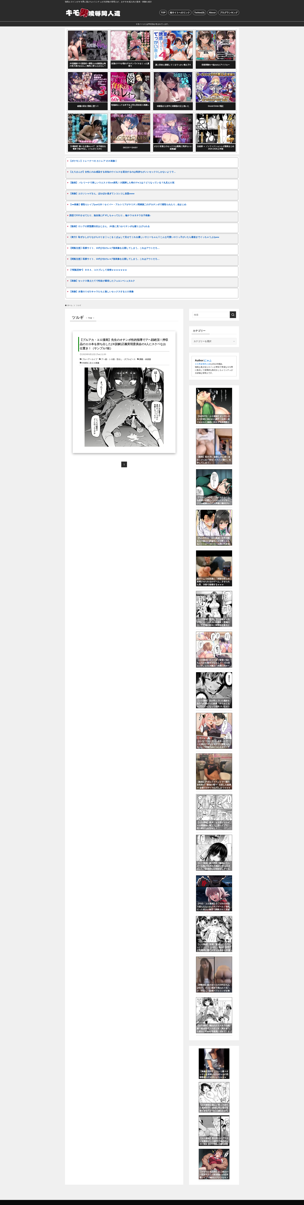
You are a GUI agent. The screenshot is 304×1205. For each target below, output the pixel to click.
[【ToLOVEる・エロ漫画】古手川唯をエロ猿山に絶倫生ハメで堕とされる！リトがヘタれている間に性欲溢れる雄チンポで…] (214, 511)
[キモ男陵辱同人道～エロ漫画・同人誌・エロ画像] (93, 12)
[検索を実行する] (233, 314)
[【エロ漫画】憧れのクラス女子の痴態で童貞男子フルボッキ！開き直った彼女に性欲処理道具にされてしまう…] (214, 999)
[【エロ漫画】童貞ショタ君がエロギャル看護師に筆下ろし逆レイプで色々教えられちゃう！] (214, 796)
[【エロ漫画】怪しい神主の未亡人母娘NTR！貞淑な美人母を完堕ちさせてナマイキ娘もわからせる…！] (214, 1083)
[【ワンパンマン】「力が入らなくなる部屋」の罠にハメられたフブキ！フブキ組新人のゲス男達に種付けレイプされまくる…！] (214, 471)
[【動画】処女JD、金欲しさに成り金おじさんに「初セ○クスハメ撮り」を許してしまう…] (214, 430)
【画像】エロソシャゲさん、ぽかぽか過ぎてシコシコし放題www (101, 193)
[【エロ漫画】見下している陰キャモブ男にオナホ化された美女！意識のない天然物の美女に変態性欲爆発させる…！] (214, 592)
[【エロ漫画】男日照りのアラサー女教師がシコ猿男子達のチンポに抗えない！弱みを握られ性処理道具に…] (214, 1117)
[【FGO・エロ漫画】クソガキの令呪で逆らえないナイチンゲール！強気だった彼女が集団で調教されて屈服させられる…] (214, 877)
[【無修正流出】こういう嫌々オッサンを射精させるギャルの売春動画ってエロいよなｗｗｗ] (214, 1050)
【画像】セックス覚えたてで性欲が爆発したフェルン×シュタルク (102, 280)
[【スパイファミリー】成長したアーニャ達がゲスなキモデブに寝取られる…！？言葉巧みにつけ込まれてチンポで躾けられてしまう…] (214, 714)
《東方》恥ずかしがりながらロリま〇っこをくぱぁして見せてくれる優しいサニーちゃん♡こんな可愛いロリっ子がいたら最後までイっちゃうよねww (144, 237)
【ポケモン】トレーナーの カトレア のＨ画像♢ (93, 161)
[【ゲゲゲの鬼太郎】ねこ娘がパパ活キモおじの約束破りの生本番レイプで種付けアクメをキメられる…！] (214, 1150)
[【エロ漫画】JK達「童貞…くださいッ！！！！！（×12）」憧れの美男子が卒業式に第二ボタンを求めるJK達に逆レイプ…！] (214, 917)
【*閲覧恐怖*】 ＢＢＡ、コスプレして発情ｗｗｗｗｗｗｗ (98, 270)
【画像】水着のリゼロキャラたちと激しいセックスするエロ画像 (101, 291)
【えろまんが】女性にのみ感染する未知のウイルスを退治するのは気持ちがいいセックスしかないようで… (122, 172)
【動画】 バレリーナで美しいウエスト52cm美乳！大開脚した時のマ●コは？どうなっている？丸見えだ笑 (121, 182)
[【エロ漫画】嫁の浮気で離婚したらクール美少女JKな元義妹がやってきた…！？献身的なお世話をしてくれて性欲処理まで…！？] (214, 836)
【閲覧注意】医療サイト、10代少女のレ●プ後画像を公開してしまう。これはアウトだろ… (114, 248)
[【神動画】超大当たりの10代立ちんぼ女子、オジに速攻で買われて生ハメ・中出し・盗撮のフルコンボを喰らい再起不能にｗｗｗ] (214, 958)
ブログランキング (229, 12)
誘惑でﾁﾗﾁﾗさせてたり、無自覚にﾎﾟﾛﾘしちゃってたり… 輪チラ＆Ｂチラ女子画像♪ (110, 215)
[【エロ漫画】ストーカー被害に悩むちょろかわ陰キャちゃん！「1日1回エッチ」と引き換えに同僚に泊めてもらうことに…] (214, 633)
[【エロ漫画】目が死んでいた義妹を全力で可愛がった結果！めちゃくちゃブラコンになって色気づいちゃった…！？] (214, 674)
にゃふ (208, 360)
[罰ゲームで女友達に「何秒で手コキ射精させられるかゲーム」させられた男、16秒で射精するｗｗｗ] (214, 552)
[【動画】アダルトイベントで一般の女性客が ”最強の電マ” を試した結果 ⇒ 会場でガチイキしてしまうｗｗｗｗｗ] (214, 755)
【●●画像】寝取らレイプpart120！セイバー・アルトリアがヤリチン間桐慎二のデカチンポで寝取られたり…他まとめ (127, 204)
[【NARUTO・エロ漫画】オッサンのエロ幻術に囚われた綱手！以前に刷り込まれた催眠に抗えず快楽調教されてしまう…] (214, 389)
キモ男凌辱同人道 (202, 364)
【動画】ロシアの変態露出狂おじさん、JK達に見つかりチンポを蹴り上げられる (109, 226)
